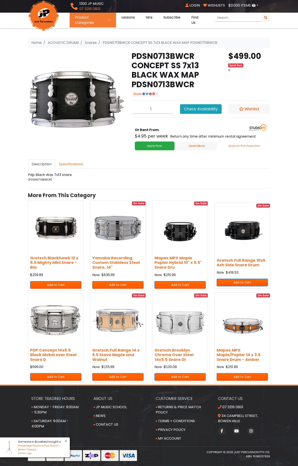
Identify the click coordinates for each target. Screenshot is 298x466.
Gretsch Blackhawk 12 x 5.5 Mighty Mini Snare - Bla (54, 262)
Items (240, 5)
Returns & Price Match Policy (178, 410)
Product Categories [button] (84, 20)
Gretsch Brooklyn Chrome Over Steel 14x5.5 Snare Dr (174, 354)
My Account (169, 438)
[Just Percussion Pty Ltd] (43, 15)
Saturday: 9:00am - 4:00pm (50, 423)
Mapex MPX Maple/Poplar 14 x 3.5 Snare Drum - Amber (238, 354)
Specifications (71, 164)
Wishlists (216, 5)
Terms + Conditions (176, 420)
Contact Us (106, 424)
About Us (103, 398)
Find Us (194, 20)
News (100, 415)
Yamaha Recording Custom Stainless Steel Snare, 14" (116, 262)
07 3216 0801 (232, 407)
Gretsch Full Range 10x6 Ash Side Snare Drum (241, 263)
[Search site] (265, 18)
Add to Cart (56, 285)
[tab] (41, 164)
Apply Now (154, 146)
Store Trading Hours (53, 398)
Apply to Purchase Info (244, 146)
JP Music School (111, 407)
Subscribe (171, 17)
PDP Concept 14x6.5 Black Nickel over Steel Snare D (53, 354)
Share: (138, 94)
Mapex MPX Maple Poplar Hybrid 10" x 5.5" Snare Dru (178, 262)
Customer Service (174, 398)
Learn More (197, 146)
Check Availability (201, 109)
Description (41, 164)
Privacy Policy (171, 429)
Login (194, 5)
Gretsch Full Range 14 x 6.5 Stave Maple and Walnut (116, 354)
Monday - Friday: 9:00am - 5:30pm (55, 410)
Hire (149, 17)
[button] (249, 109)
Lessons (128, 17)
